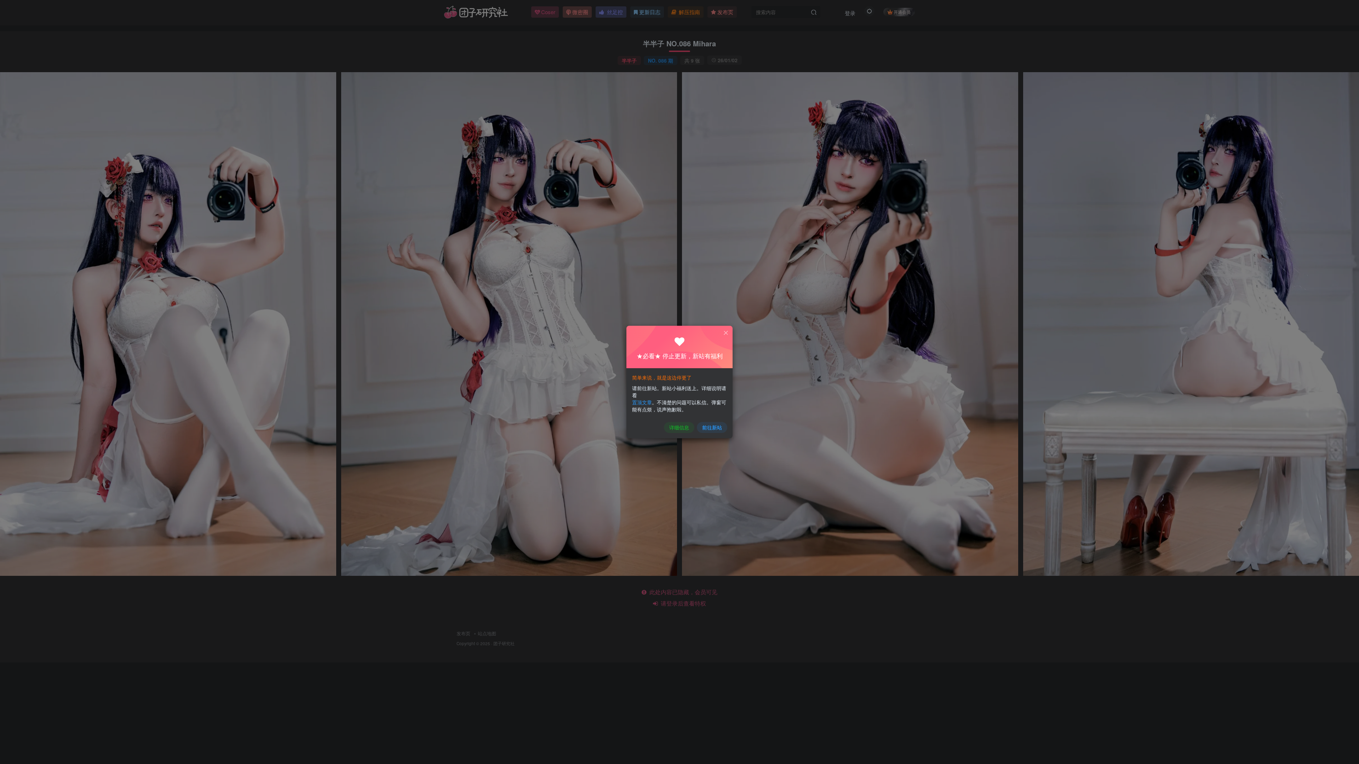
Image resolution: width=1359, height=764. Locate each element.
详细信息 (679, 427)
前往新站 (712, 427)
